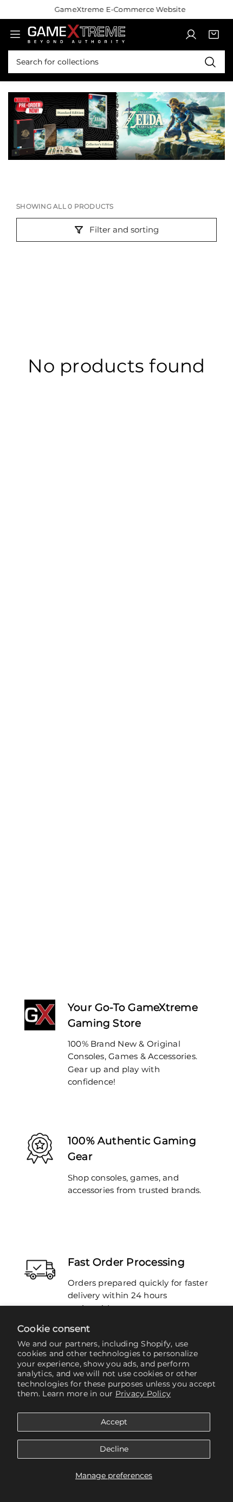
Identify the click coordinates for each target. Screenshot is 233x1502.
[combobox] (116, 61)
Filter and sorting (124, 229)
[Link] (76, 33)
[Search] (210, 62)
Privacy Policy (143, 1393)
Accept (114, 1422)
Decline (114, 1449)
